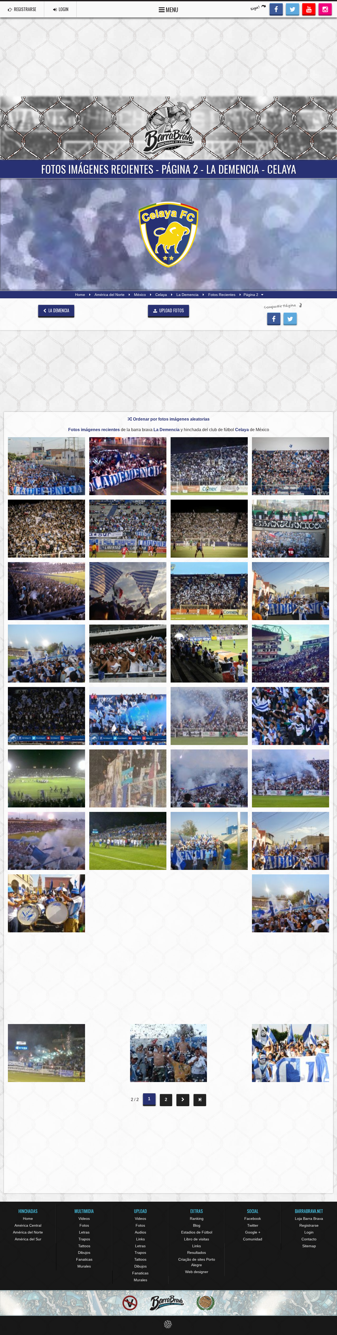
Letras (84, 1232)
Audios (140, 1232)
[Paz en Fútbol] (129, 1303)
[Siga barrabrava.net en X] (292, 8)
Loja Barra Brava (309, 1218)
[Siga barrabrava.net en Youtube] (308, 8)
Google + (252, 1232)
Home (80, 295)
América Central (27, 1225)
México (140, 295)
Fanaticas (84, 1259)
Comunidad (252, 1239)
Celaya (161, 295)
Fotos (84, 1225)
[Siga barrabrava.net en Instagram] (325, 8)
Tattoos (84, 1246)
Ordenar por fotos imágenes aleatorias (171, 419)
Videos (84, 1218)
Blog (196, 1225)
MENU (171, 9)
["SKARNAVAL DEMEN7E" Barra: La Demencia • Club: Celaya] (46, 466)
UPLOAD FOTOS (171, 310)
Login (309, 1232)
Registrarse (309, 1225)
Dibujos (84, 1252)
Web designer (196, 1272)
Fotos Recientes (221, 295)
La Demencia (187, 295)
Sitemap (309, 1246)
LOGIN (63, 9)
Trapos (84, 1239)
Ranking (197, 1218)
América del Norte (110, 295)
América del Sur (28, 1239)
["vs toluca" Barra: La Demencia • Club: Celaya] (127, 716)
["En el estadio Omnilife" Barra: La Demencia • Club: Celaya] (127, 654)
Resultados (196, 1252)
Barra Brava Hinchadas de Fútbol (168, 128)
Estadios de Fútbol (196, 1232)
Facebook (252, 1218)
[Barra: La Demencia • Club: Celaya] (209, 466)
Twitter (252, 1225)
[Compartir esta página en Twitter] (290, 318)
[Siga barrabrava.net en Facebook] (276, 8)
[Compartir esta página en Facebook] (273, 318)
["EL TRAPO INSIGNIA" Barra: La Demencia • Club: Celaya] (127, 466)
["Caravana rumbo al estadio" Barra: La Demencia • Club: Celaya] (290, 591)
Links (140, 1239)
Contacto (308, 1239)
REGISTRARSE (24, 9)
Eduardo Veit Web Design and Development (168, 1324)
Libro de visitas (196, 1239)
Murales (84, 1266)
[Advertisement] (168, 57)
